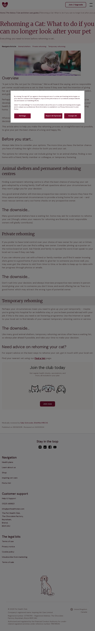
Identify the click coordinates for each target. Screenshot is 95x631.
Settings (22, 116)
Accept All (72, 116)
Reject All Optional (53, 116)
